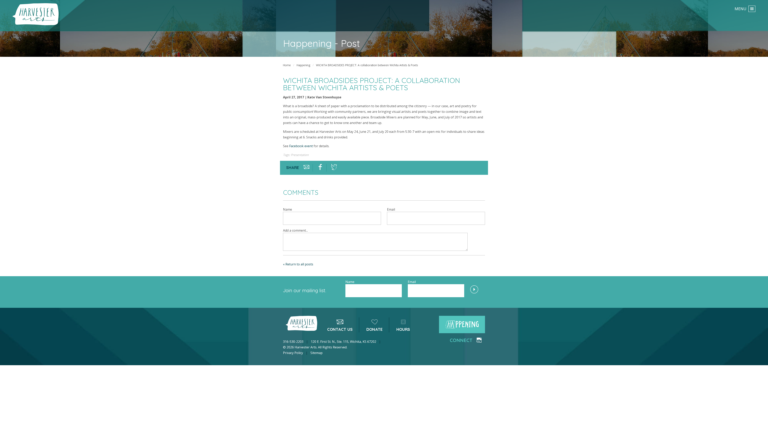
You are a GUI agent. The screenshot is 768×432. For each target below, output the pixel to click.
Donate (374, 329)
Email (391, 209)
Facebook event (301, 146)
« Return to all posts (298, 264)
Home (287, 65)
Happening (303, 65)
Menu (740, 8)
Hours (403, 329)
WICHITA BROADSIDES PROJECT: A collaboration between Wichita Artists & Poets (367, 65)
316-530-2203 (293, 341)
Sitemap (316, 353)
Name (287, 209)
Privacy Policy (293, 353)
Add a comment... (295, 230)
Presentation (300, 155)
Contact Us (340, 329)
